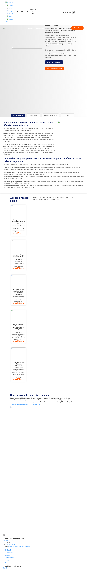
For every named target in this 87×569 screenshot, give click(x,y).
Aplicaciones (40, 28)
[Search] (73, 12)
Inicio (33, 11)
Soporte (7, 555)
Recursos (65, 28)
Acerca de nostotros (53, 28)
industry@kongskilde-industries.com (19, 546)
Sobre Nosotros (11, 550)
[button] (9, 2)
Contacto (76, 28)
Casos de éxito (9, 557)
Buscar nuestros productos (20, 404)
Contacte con (36, 404)
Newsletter (8, 563)
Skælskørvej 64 (8, 541)
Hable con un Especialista (54, 68)
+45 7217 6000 (10, 544)
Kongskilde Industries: (23, 12)
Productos (30, 28)
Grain (33, 13)
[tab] (18, 115)
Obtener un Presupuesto (54, 62)
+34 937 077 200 (66, 12)
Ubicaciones (9, 552)
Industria (32, 9)
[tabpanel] (43, 155)
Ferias (7, 560)
